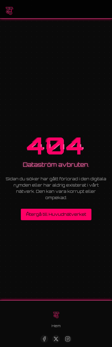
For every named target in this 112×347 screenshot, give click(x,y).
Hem (56, 326)
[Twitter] (56, 339)
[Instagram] (68, 339)
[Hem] (9, 9)
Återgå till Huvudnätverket (56, 214)
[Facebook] (44, 339)
